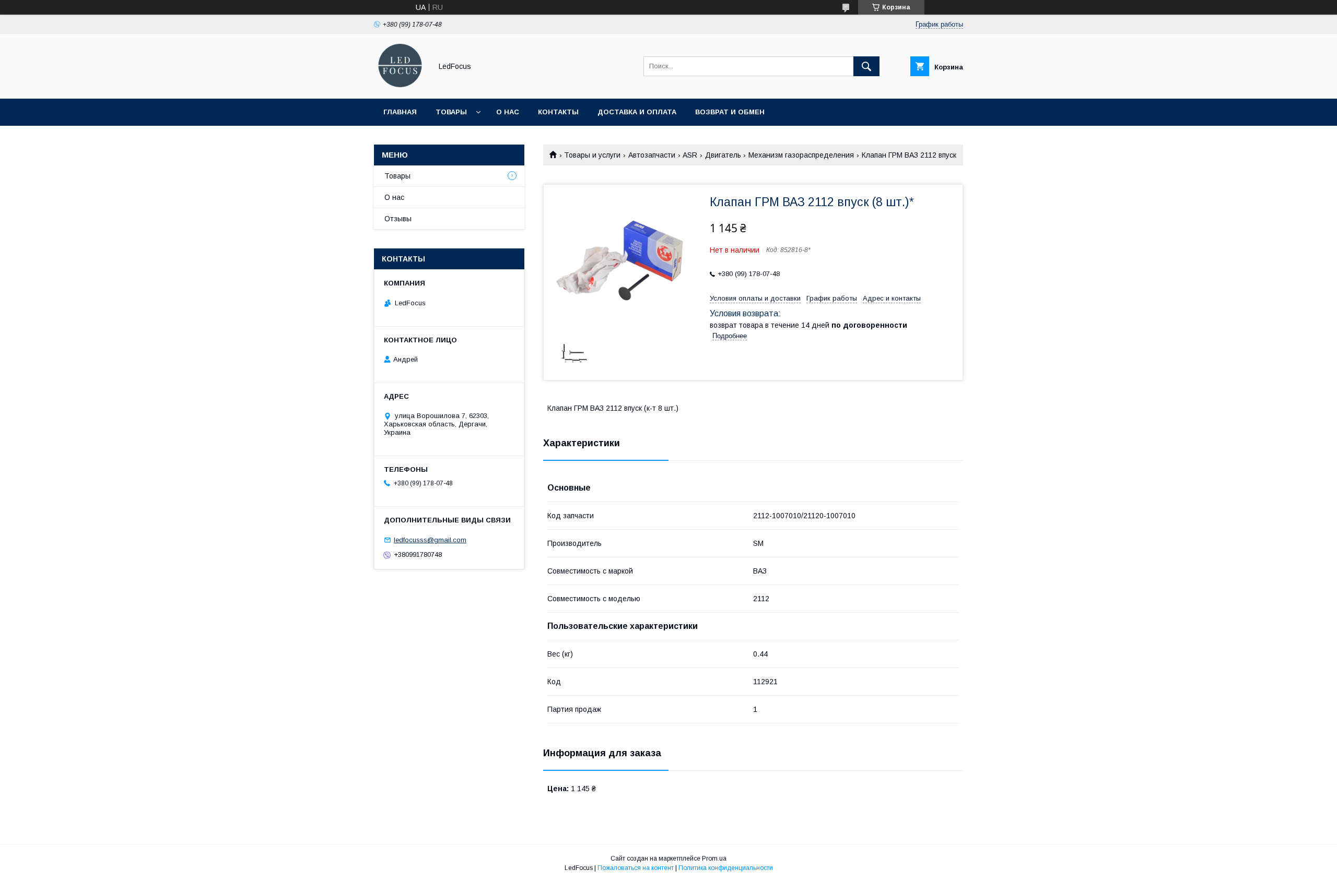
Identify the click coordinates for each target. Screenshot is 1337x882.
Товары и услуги (592, 155)
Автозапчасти (651, 155)
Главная (400, 112)
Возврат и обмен (730, 112)
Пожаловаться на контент (635, 868)
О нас (507, 112)
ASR (690, 155)
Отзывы (398, 218)
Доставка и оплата (636, 112)
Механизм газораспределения (801, 155)
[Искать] (866, 66)
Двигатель (723, 155)
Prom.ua (714, 858)
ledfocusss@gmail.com (430, 540)
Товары (451, 112)
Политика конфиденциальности (725, 868)
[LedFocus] (400, 85)
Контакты (558, 112)
